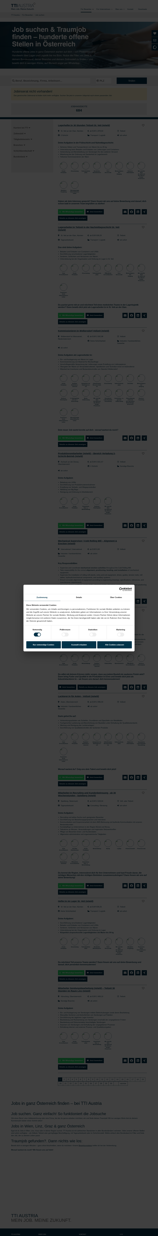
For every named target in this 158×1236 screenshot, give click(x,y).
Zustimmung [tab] (42, 597)
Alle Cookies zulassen (114, 645)
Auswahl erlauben (79, 645)
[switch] (65, 634)
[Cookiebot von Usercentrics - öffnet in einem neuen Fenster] (121, 589)
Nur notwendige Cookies (43, 645)
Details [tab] (79, 597)
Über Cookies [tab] (116, 597)
